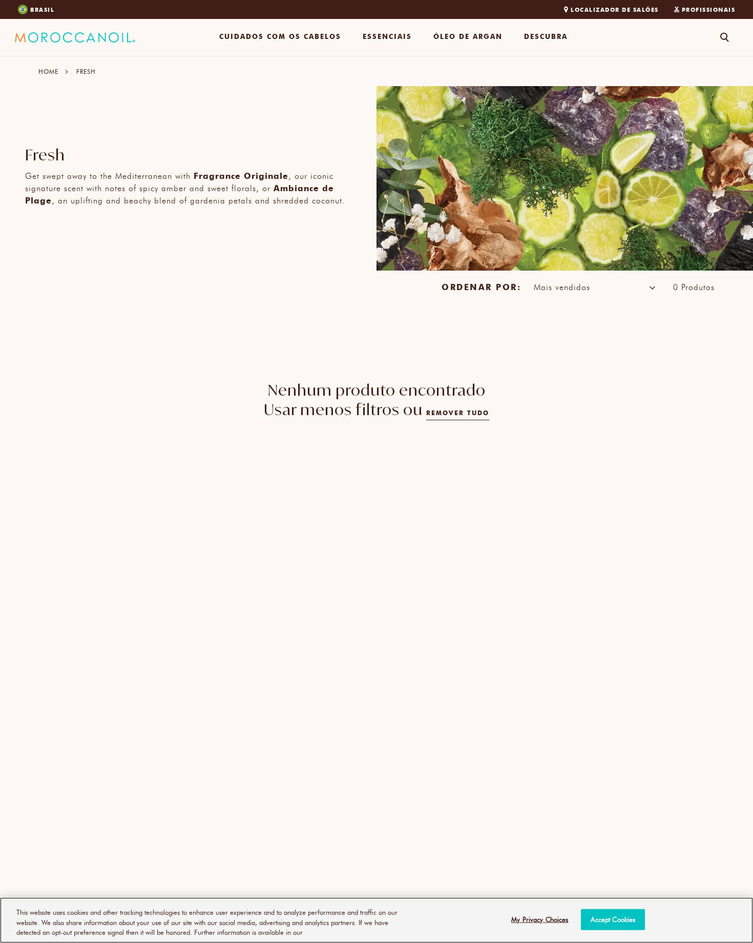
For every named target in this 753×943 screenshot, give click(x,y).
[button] (280, 37)
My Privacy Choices (539, 919)
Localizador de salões (615, 9)
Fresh (86, 71)
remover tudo (457, 412)
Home (48, 71)
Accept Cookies (613, 919)
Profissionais (709, 9)
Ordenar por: (481, 286)
